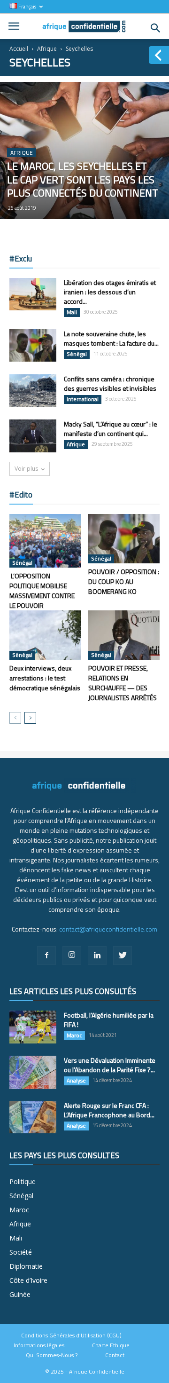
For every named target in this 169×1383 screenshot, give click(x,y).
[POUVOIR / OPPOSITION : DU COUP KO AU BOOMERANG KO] (124, 538)
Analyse (76, 1080)
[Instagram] (71, 955)
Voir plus (26, 469)
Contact (114, 1355)
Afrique (47, 49)
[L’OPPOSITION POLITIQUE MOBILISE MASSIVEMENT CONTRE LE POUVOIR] (45, 541)
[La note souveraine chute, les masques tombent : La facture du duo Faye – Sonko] (32, 345)
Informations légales (39, 1345)
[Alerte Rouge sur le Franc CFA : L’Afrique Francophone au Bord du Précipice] (32, 1117)
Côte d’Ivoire (28, 1280)
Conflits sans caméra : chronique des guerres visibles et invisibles (110, 383)
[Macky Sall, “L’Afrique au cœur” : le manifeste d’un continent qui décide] (32, 435)
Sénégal (77, 354)
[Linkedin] (97, 955)
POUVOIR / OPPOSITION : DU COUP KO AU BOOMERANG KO (123, 581)
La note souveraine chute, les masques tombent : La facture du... (111, 338)
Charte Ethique (111, 1345)
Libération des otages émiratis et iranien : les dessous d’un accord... (110, 291)
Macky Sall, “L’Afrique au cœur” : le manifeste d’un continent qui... (110, 428)
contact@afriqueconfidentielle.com (108, 929)
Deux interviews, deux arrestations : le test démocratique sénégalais (44, 678)
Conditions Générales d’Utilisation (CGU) (71, 1335)
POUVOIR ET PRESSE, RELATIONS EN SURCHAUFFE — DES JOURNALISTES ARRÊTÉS (122, 683)
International (83, 399)
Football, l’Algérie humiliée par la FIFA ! (109, 1019)
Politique (22, 1181)
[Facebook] (46, 955)
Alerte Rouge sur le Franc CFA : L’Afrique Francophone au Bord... (109, 1110)
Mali (72, 312)
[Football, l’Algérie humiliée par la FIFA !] (32, 1027)
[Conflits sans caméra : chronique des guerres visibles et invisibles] (32, 390)
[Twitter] (122, 955)
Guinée (20, 1294)
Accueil (18, 49)
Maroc (74, 1035)
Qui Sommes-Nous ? (51, 1355)
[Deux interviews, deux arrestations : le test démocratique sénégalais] (45, 635)
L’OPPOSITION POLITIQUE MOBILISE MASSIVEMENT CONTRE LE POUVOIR (42, 590)
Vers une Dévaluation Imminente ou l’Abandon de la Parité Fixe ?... (109, 1065)
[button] (156, 28)
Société (20, 1252)
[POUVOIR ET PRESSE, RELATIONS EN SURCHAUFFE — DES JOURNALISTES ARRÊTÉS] (124, 635)
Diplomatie (26, 1266)
